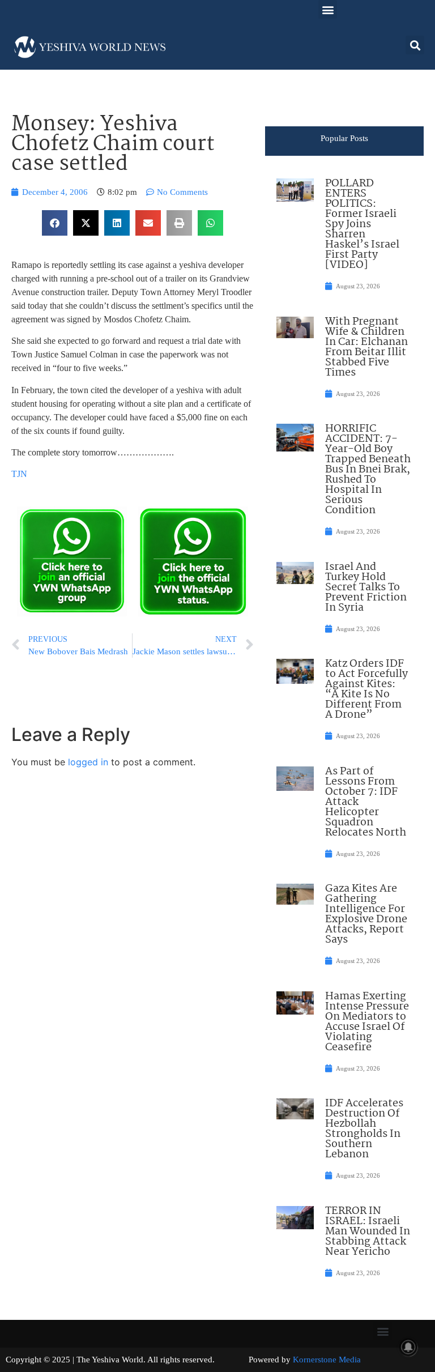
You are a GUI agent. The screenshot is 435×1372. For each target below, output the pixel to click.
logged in (88, 762)
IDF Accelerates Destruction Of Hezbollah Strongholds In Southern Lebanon (364, 1129)
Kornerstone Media (327, 1359)
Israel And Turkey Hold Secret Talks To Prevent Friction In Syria (366, 587)
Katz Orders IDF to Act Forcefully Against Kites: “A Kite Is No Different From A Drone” (366, 689)
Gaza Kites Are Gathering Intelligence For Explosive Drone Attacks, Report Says (366, 914)
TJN (19, 474)
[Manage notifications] (408, 1347)
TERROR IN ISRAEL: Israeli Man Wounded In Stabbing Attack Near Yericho (367, 1231)
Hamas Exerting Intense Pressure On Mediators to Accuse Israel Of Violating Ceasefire (367, 1022)
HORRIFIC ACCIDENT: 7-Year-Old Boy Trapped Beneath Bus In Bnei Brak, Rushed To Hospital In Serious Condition (368, 469)
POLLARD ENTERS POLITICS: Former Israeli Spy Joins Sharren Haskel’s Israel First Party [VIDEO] (362, 224)
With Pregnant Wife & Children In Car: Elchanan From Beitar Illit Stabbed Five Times (366, 347)
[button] (327, 9)
